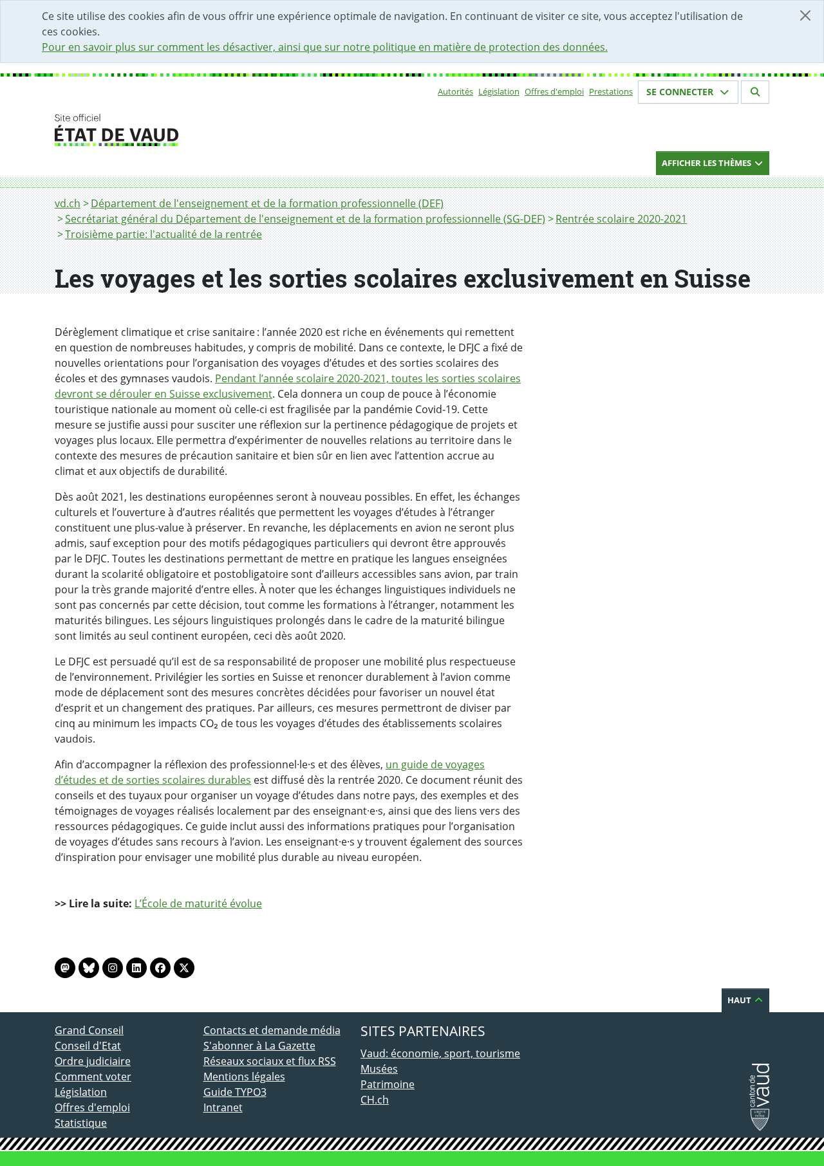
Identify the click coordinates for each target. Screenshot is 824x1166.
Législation (499, 91)
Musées (379, 1069)
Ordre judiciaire (93, 1061)
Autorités (455, 91)
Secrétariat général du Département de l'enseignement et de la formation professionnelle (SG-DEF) (305, 219)
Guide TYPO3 (235, 1092)
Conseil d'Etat (88, 1046)
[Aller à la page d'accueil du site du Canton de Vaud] (198, 130)
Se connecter (681, 92)
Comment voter (93, 1076)
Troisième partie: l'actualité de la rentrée (163, 234)
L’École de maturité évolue (198, 903)
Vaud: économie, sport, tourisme (440, 1053)
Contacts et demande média (272, 1030)
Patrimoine (387, 1084)
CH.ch (374, 1100)
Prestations (611, 91)
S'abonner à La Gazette (259, 1046)
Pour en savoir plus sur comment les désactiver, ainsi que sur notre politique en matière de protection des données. (325, 47)
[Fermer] (805, 15)
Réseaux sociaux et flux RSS (269, 1061)
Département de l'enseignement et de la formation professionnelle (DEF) (267, 203)
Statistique (81, 1123)
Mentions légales (244, 1076)
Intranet (223, 1107)
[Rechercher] (755, 92)
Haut (740, 1000)
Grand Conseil (89, 1030)
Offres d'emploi (554, 91)
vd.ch (67, 203)
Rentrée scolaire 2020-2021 (621, 219)
